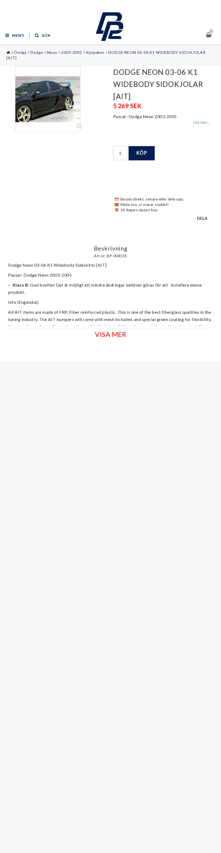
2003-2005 (71, 52)
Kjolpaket (95, 52)
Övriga (20, 52)
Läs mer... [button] (202, 122)
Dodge (36, 52)
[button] (79, 126)
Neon (52, 52)
